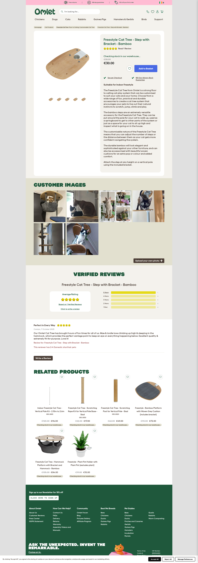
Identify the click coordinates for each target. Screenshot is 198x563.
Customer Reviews (37, 515)
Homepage (37, 27)
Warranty (57, 524)
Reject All (168, 559)
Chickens (104, 515)
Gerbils (128, 524)
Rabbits (104, 524)
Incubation (129, 533)
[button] (147, 508)
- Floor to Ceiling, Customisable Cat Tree (75, 27)
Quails (151, 513)
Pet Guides (130, 508)
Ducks (103, 518)
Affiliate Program (84, 521)
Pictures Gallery (83, 518)
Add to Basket (146, 68)
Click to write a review (70, 309)
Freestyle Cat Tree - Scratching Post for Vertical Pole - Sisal (115, 411)
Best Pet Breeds (108, 508)
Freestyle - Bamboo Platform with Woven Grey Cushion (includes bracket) (148, 411)
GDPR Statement (36, 521)
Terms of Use (141, 551)
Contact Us (57, 513)
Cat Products (49, 27)
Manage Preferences (185, 559)
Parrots (127, 536)
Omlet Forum (82, 513)
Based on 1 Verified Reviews (70, 304)
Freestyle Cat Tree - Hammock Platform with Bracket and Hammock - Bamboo (50, 465)
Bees (103, 513)
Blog (79, 515)
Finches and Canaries (134, 521)
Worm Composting (156, 518)
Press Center (34, 518)
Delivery (56, 518)
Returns (56, 521)
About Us (33, 513)
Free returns (72, 2)
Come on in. (35, 552)
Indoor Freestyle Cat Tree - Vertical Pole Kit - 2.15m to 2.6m (49, 411)
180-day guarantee (98, 2)
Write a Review (43, 358)
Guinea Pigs (106, 521)
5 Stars (105, 292)
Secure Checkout (115, 78)
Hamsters (129, 530)
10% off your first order (126, 2)
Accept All (154, 559)
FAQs (55, 515)
